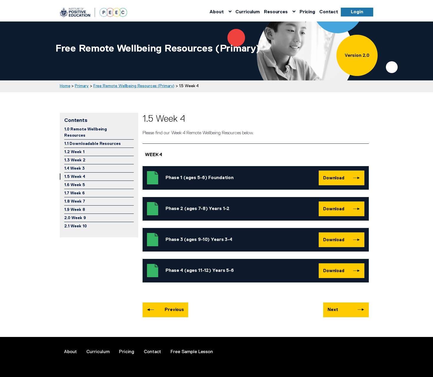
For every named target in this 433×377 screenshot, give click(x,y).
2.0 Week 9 (75, 217)
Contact (328, 11)
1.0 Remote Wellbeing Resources (85, 132)
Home (65, 85)
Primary (82, 85)
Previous (174, 309)
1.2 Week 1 (74, 151)
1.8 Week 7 (74, 201)
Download (333, 177)
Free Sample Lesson (192, 351)
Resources (276, 11)
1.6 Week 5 (74, 184)
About (216, 11)
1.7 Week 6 (74, 193)
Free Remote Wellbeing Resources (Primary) (133, 85)
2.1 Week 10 (75, 226)
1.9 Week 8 (74, 209)
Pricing (307, 11)
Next (333, 309)
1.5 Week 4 (74, 176)
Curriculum (247, 11)
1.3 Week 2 (74, 160)
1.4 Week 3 (74, 168)
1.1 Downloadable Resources (92, 143)
